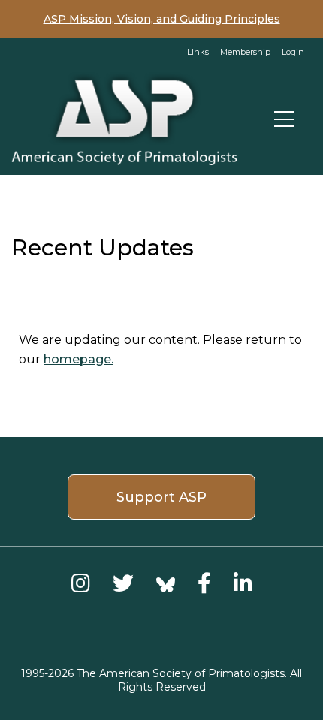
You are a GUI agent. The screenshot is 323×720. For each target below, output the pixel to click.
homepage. (78, 359)
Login (293, 52)
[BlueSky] (165, 583)
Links (198, 52)
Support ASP (161, 497)
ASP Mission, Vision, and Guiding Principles (162, 19)
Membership (245, 52)
